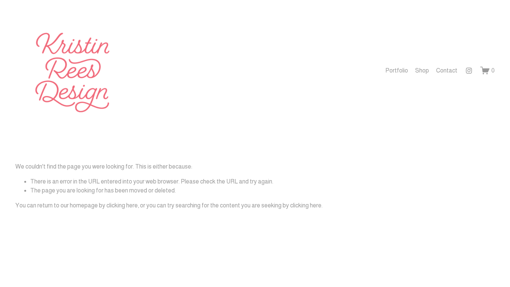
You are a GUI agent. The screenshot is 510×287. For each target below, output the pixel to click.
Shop (422, 70)
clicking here (122, 205)
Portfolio (396, 70)
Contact (446, 70)
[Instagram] (469, 70)
